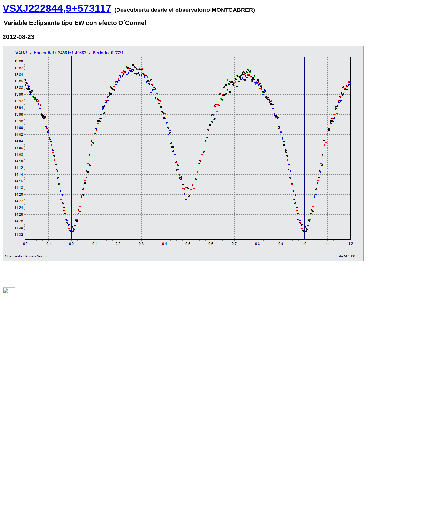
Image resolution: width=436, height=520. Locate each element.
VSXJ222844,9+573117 (57, 8)
